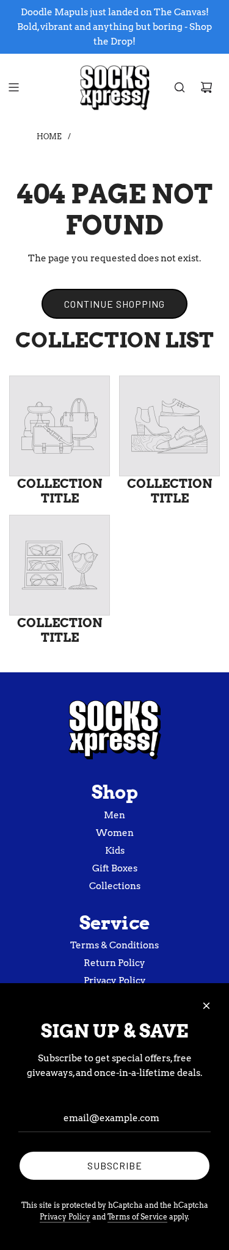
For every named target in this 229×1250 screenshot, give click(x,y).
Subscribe (114, 1165)
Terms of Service (137, 1216)
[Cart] (206, 87)
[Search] (179, 87)
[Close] (206, 1005)
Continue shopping (114, 304)
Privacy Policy (65, 1216)
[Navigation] (13, 87)
